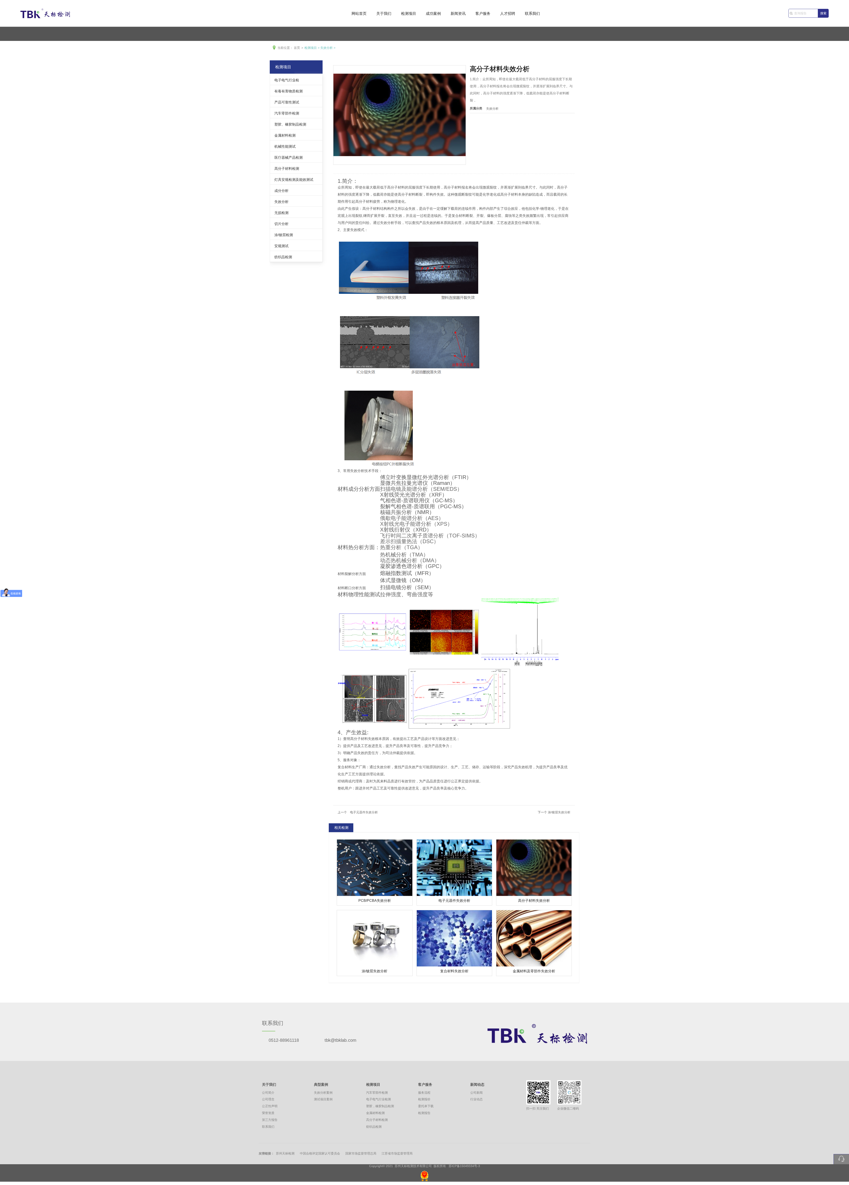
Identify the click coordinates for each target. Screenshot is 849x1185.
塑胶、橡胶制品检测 (290, 124)
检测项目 (408, 13)
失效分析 (326, 48)
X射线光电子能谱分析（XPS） (416, 524)
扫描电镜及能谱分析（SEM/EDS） (421, 489)
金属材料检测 (285, 135)
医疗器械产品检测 (288, 157)
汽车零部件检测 (286, 113)
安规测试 (281, 246)
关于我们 (383, 13)
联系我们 (532, 13)
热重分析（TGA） (401, 547)
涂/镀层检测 (283, 235)
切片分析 (281, 224)
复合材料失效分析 (454, 971)
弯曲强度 (417, 594)
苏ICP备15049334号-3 (464, 1166)
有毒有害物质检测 (288, 91)
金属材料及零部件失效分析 (534, 971)
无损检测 (281, 213)
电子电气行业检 (286, 80)
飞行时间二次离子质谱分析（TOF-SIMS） (430, 536)
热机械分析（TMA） (404, 555)
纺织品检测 (283, 257)
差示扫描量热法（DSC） (409, 541)
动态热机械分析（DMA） (410, 560)
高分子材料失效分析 (534, 900)
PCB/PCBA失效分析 (374, 900)
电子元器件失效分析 (454, 900)
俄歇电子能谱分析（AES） (412, 518)
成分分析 (281, 191)
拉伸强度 (390, 594)
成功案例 (433, 13)
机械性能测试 (285, 146)
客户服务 (482, 13)
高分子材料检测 (286, 168)
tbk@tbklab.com (340, 1040)
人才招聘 (507, 13)
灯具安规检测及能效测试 (293, 180)
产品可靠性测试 (286, 102)
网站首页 (359, 13)
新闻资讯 (458, 13)
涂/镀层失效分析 (374, 971)
